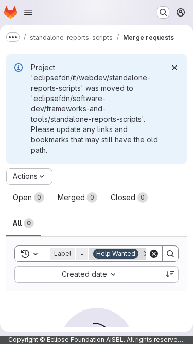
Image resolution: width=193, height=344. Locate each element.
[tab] (28, 197)
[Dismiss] (174, 67)
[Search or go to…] (163, 12)
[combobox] (88, 274)
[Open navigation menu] (28, 12)
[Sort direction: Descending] (170, 274)
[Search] (170, 253)
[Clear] (154, 254)
